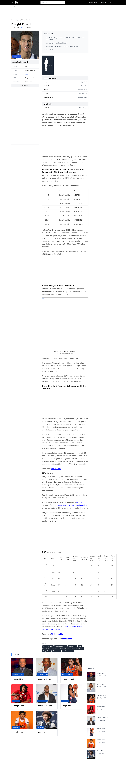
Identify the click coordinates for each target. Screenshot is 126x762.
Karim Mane (56, 469)
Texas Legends (54, 648)
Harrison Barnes (70, 626)
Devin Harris (55, 629)
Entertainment (93, 2)
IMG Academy (56, 651)
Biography (104, 2)
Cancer (27, 74)
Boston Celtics (72, 646)
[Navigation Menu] (12, 2)
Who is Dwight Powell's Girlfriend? (56, 43)
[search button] (63, 2)
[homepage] (16, 2)
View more (25, 85)
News (111, 2)
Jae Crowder (57, 505)
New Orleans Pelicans (60, 646)
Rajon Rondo (81, 502)
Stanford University (68, 651)
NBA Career (49, 50)
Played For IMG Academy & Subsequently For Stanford (62, 46)
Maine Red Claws (64, 648)
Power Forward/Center (77, 648)
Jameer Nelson (68, 505)
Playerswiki (67, 639)
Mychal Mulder (57, 634)
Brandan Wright (81, 505)
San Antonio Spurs (48, 646)
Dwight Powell (46, 651)
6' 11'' (50, 65)
